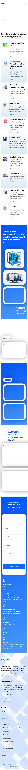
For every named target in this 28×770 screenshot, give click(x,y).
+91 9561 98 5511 (8, 694)
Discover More (17, 675)
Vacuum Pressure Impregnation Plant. (12, 728)
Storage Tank (6, 724)
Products (4, 718)
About (3, 715)
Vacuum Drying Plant (8, 734)
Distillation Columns (8, 741)
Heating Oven (6, 731)
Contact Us (4, 20)
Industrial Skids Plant (8, 748)
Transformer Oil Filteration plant (10, 721)
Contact (4, 755)
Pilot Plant (5, 752)
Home (3, 711)
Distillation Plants (7, 745)
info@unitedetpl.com (9, 698)
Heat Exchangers (7, 738)
